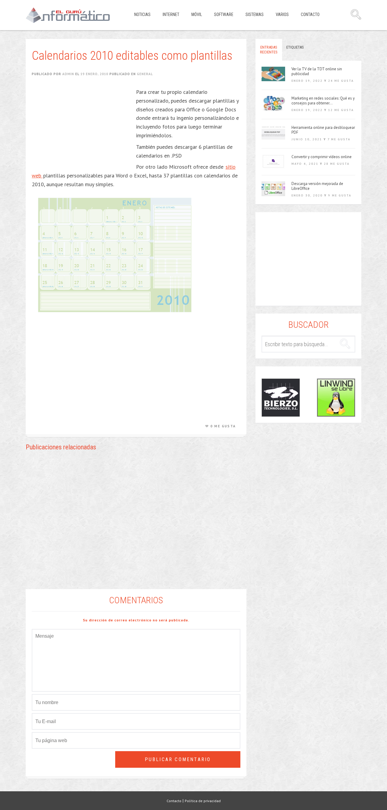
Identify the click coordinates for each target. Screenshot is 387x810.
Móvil (196, 14)
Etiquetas (295, 47)
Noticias (142, 14)
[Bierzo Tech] (281, 397)
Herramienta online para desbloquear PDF (323, 130)
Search (355, 14)
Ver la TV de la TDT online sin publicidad (316, 71)
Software (223, 14)
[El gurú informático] (72, 15)
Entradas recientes (269, 49)
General (145, 74)
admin (68, 74)
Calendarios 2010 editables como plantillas (132, 56)
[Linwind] (336, 397)
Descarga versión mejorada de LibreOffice (317, 186)
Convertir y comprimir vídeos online (321, 157)
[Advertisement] (82, 125)
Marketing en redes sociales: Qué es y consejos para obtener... (323, 101)
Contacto (310, 14)
